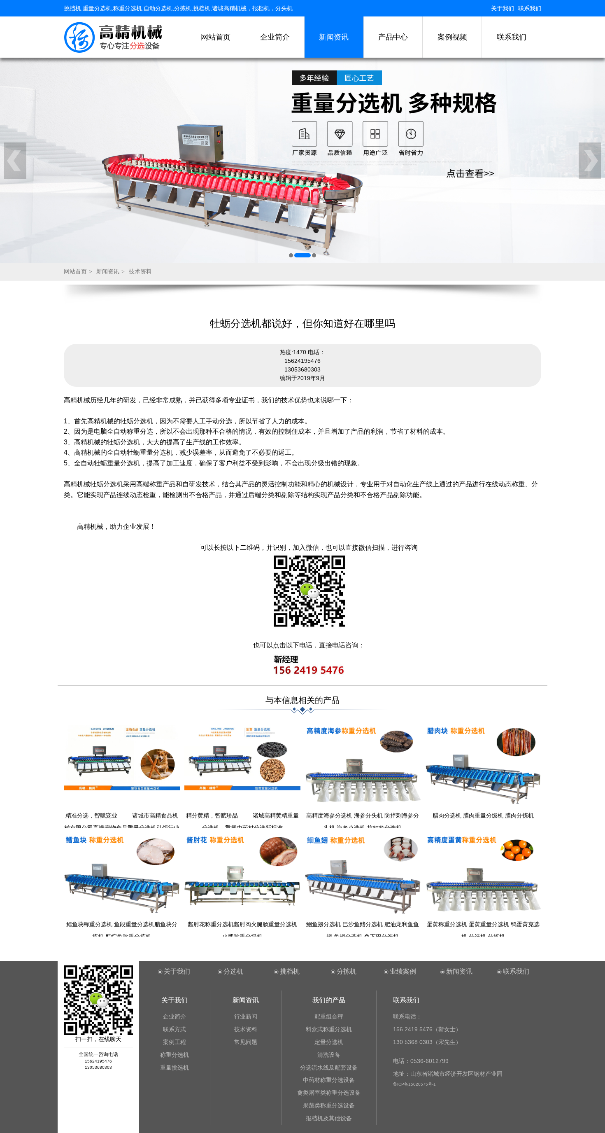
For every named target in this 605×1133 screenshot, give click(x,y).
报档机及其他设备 (329, 1118)
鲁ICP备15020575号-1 (414, 1084)
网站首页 (215, 37)
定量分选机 (328, 1042)
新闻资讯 (334, 37)
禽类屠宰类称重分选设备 (329, 1092)
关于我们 (502, 8)
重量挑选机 (174, 1067)
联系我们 (529, 8)
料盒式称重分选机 (329, 1029)
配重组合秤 (328, 1016)
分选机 (233, 971)
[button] (291, 255)
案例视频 (452, 37)
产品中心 (393, 37)
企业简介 (275, 37)
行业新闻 (245, 1016)
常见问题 (245, 1042)
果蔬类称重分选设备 (329, 1105)
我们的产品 (328, 1000)
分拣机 (346, 971)
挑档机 (290, 971)
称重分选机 (174, 1054)
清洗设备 (328, 1054)
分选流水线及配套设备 (329, 1067)
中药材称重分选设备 (329, 1080)
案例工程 (174, 1042)
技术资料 (140, 271)
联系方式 (174, 1029)
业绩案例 (403, 971)
